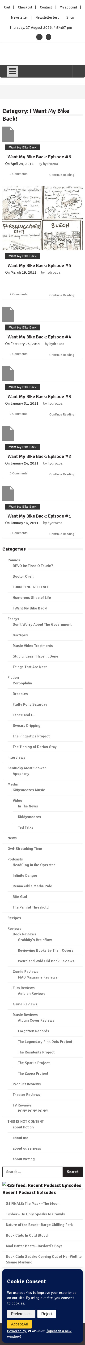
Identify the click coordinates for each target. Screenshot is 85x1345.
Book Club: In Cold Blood (27, 1235)
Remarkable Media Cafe (32, 886)
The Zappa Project (33, 1073)
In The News (28, 806)
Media (13, 784)
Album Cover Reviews (36, 1020)
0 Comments (19, 174)
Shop (70, 17)
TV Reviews (22, 1105)
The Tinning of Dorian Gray (35, 746)
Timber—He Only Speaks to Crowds (35, 1214)
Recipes (14, 918)
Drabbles (20, 693)
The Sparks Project (34, 1063)
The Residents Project (36, 1052)
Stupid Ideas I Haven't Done (35, 656)
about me (20, 1137)
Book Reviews (24, 934)
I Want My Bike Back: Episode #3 (38, 396)
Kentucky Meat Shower (27, 768)
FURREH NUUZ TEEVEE (31, 587)
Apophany (21, 773)
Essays (13, 619)
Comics (14, 560)
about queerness (27, 1148)
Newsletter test (47, 17)
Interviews (16, 757)
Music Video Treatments (33, 645)
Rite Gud (20, 896)
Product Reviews (27, 1084)
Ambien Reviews (32, 993)
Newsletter (19, 17)
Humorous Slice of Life (32, 597)
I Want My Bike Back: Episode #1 (38, 516)
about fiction (23, 1127)
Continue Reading (62, 175)
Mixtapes (20, 635)
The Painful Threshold (31, 907)
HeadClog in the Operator (34, 865)
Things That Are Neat (30, 667)
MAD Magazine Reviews (37, 977)
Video (17, 800)
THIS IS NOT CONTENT (26, 1121)
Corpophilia (22, 683)
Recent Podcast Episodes (29, 1192)
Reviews (14, 928)
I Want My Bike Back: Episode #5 (38, 265)
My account (68, 7)
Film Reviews (24, 988)
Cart (7, 7)
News (12, 838)
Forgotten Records (33, 1031)
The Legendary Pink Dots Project (45, 1041)
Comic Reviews (25, 971)
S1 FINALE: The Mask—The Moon (33, 1203)
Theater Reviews (26, 1094)
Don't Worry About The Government (42, 624)
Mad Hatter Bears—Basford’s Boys (34, 1246)
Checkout (25, 7)
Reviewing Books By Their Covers (45, 950)
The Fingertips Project (31, 736)
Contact (46, 7)
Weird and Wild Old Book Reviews (46, 961)
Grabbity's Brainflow (35, 940)
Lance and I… (24, 715)
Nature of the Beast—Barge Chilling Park (39, 1224)
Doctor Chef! (23, 576)
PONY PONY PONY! (33, 1111)
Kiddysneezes (29, 816)
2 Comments (19, 294)
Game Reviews (25, 1004)
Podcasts (15, 859)
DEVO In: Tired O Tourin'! (33, 566)
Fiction (13, 677)
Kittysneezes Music (29, 790)
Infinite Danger (25, 875)
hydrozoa (50, 163)
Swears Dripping (26, 725)
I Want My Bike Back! (22, 147)
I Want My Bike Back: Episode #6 (38, 157)
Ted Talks (25, 827)
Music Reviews (25, 1014)
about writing (24, 1159)
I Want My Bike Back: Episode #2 (38, 456)
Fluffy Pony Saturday (30, 704)
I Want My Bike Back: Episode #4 (38, 337)
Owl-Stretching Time (25, 848)
